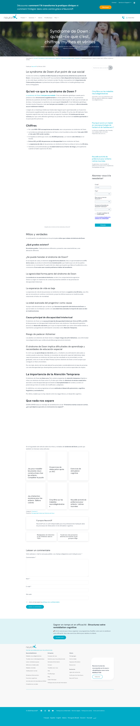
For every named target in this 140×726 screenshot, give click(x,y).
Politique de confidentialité (63, 710)
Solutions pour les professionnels (56, 659)
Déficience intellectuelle (32, 665)
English (58, 718)
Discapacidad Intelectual (37, 513)
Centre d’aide (72, 659)
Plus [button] (56, 18)
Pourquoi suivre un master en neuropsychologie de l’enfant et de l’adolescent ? (103, 125)
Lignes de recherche (74, 672)
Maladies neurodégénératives (33, 656)
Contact (114, 2)
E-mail (28, 586)
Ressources (72, 665)
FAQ (49, 671)
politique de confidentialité (50, 602)
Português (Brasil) (73, 718)
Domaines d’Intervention (32, 675)
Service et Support (124, 2)
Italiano (64, 718)
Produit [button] (23, 18)
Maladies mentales (31, 668)
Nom (28, 579)
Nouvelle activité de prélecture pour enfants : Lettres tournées (78, 503)
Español (52, 718)
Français (46, 718)
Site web (29, 594)
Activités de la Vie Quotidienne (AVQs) (36, 681)
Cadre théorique (52, 679)
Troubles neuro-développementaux (35, 659)
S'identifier (131, 18)
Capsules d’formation (74, 662)
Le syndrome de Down (40, 95)
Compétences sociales (32, 684)
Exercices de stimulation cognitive (76, 471)
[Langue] (134, 2)
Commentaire (31, 557)
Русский (89, 718)
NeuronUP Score (73, 678)
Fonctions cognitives (31, 678)
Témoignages (72, 656)
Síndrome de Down (49, 513)
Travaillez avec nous (53, 668)
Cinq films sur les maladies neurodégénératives (56, 503)
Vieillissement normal (31, 671)
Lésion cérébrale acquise (32, 662)
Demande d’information (54, 662)
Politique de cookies (87, 710)
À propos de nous (52, 656)
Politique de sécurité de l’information (57, 682)
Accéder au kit (60, 637)
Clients (40, 18)
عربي (94, 718)
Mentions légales (76, 710)
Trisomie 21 (34, 511)
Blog (49, 676)
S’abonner (97, 677)
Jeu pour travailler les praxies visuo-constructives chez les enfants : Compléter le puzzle (36, 473)
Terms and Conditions (99, 710)
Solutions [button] (31, 18)
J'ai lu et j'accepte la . (44, 602)
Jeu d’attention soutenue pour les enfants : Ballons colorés (35, 499)
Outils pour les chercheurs (76, 675)
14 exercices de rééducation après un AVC (56, 469)
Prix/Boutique (48, 18)
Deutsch (83, 718)
